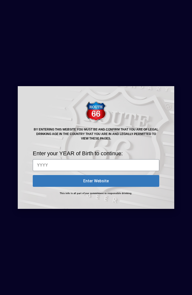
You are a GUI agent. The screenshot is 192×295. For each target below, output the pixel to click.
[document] (96, 147)
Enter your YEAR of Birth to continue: (78, 153)
